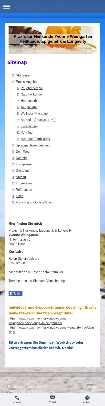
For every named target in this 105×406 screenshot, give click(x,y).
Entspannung (30, 126)
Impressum (24, 183)
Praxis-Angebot (27, 82)
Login (93, 387)
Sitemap (42, 387)
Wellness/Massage (34, 113)
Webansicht (89, 391)
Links (19, 196)
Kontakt (21, 158)
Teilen (17, 293)
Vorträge (26, 132)
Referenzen (24, 190)
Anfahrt (21, 177)
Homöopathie (30, 101)
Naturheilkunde (31, 94)
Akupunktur (29, 107)
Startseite (23, 75)
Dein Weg (23, 151)
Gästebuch (23, 170)
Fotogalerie (24, 164)
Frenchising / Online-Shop (34, 202)
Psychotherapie (32, 88)
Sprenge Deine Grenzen (33, 145)
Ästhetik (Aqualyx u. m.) (38, 120)
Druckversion (23, 387)
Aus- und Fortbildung (35, 139)
